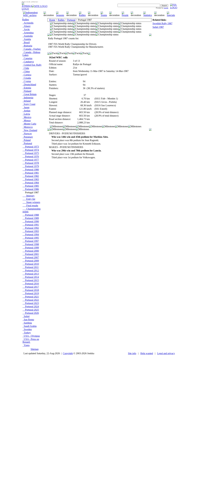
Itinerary (29, 195)
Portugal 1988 (31, 215)
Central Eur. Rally (32, 65)
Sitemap (35, 349)
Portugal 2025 (31, 309)
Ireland (27, 101)
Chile (26, 68)
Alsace (26, 26)
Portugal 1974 (31, 150)
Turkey (27, 332)
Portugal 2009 (31, 260)
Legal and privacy (166, 353)
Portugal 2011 (31, 267)
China (26, 71)
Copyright (68, 353)
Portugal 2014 (31, 277)
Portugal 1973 (31, 146)
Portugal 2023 (31, 303)
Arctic (26, 29)
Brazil (26, 42)
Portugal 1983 (31, 179)
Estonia (27, 87)
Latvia (26, 114)
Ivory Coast (29, 104)
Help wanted (146, 353)
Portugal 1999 (31, 247)
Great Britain (30, 94)
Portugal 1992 (31, 228)
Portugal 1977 (31, 159)
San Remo (28, 319)
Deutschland (29, 84)
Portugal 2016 (31, 283)
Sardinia (27, 323)
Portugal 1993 (31, 231)
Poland (27, 140)
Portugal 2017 (31, 287)
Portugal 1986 (31, 189)
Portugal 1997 (31, 241)
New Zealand (30, 130)
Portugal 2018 (31, 290)
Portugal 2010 (31, 264)
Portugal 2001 (31, 254)
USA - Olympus (31, 336)
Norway (27, 133)
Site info (132, 353)
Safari (26, 316)
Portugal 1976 (31, 156)
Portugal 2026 (31, 313)
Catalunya (28, 61)
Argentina (28, 32)
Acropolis (28, 22)
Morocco (28, 127)
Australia (28, 36)
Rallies (25, 19)
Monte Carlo (29, 123)
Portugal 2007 (31, 257)
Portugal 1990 (31, 221)
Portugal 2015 (31, 280)
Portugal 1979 (31, 166)
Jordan (26, 110)
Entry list (29, 199)
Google (166, 8)
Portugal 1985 (31, 186)
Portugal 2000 (31, 251)
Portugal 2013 (31, 273)
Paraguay (28, 137)
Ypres (26, 345)
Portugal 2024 (31, 306)
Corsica (27, 74)
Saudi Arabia (30, 326)
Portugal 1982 (31, 176)
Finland (27, 91)
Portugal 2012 (31, 270)
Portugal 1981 (31, 172)
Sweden (27, 329)
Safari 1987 (158, 27)
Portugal (27, 143)
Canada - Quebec (32, 49)
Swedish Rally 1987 (162, 23)
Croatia (27, 78)
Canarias (27, 58)
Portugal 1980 (31, 169)
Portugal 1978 (31, 163)
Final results (30, 205)
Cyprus (27, 81)
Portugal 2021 (31, 296)
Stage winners (31, 202)
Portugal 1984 (31, 182)
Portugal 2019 (31, 293)
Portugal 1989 (31, 218)
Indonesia (28, 97)
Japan (26, 107)
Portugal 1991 (31, 224)
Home (52, 20)
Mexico (27, 117)
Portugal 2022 (31, 300)
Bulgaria (27, 45)
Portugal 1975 (31, 153)
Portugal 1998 (31, 244)
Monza (27, 120)
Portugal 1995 (31, 237)
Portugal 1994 (31, 234)
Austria (27, 39)
